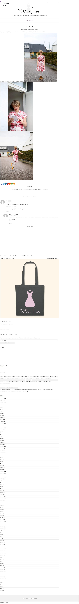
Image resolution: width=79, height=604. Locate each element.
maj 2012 (1, 561)
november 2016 (3, 448)
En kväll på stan (10, 324)
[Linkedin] (6, 184)
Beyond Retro (15, 189)
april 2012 (2, 563)
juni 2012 (1, 559)
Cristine (56, 376)
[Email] (12, 184)
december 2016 (3, 446)
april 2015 (2, 488)
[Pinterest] (8, 184)
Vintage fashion (42, 381)
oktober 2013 (2, 525)
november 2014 (3, 498)
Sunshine (13, 381)
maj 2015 (1, 486)
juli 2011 (1, 582)
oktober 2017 (2, 425)
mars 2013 (2, 540)
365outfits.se (14, 376)
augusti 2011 (2, 580)
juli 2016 (1, 457)
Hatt (37, 378)
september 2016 (3, 452)
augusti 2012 (2, 555)
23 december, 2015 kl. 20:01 (9, 202)
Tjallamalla (18, 381)
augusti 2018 (2, 404)
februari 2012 (2, 567)
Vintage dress (44, 189)
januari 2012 (2, 569)
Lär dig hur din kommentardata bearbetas (30, 255)
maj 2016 (1, 461)
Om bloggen (6, 3)
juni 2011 (1, 584)
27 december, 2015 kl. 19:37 (12, 215)
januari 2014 (2, 519)
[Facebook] (1, 184)
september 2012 (3, 553)
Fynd (29, 189)
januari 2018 (2, 419)
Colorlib (29, 598)
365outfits (36, 29)
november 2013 (3, 523)
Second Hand (34, 189)
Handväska (33, 378)
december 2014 (3, 496)
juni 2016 (2, 459)
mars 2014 (2, 515)
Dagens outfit (29, 20)
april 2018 (2, 413)
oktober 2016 (2, 450)
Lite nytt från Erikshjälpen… (52, 258)
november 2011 (3, 573)
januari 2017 (2, 444)
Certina (47, 376)
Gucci (26, 378)
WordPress (35, 598)
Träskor (22, 381)
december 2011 (3, 571)
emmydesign (19, 378)
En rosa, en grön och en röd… (7, 258)
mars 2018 (2, 415)
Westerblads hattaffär (5, 383)
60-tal (5, 376)
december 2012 (3, 546)
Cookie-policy (25, 391)
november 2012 (3, 548)
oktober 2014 (2, 500)
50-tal (2, 376)
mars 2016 (2, 465)
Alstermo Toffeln (21, 376)
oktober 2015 (2, 475)
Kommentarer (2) (30, 186)
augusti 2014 (2, 505)
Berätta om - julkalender (34, 376)
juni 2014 (2, 509)
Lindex (49, 378)
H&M (29, 378)
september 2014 (3, 502)
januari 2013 (2, 544)
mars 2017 (2, 440)
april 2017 (2, 438)
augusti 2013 (2, 530)
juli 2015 (1, 482)
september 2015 (3, 477)
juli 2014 (1, 507)
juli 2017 (1, 432)
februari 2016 (2, 467)
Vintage (39, 189)
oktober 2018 (2, 400)
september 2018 (3, 402)
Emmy (15, 378)
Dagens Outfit (21, 189)
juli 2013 (1, 532)
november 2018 (3, 398)
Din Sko (8, 378)
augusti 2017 (2, 429)
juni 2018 (2, 409)
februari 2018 (2, 417)
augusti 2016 (2, 454)
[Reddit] (10, 184)
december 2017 (3, 421)
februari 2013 (2, 542)
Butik (4, 5)
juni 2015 (2, 484)
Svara (10, 200)
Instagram (40, 378)
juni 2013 (1, 534)
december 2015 (3, 471)
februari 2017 (2, 442)
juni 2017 (1, 434)
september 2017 (3, 427)
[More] (14, 184)
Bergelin (26, 376)
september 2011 (3, 578)
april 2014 (2, 513)
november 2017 (3, 423)
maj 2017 (1, 436)
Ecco (26, 189)
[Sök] (58, 2)
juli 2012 (1, 557)
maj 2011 (1, 586)
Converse (51, 376)
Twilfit (26, 381)
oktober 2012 (2, 550)
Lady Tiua (45, 378)
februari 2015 (2, 492)
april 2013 (2, 538)
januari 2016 (2, 469)
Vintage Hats (48, 381)
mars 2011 (2, 590)
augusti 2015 (2, 480)
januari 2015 (2, 494)
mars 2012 (2, 565)
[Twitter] (4, 184)
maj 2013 (1, 536)
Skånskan (8, 381)
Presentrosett (6, 329)
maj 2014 (1, 511)
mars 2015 (2, 490)
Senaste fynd (3, 381)
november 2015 (3, 473)
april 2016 (2, 463)
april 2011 (2, 588)
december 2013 (3, 521)
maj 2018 (1, 411)
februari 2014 (2, 517)
